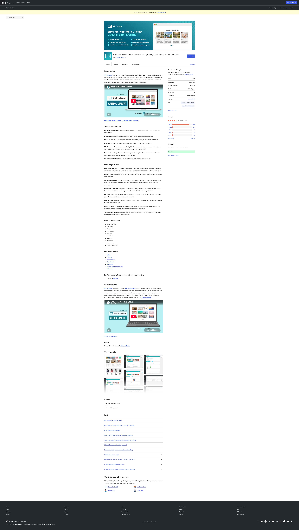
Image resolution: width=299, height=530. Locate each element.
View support (188, 74)
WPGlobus (110, 269)
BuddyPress (240, 514)
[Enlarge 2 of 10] (121, 379)
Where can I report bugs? (111, 455)
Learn (122, 507)
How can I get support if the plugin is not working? (118, 450)
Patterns (66, 514)
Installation (125, 64)
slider (192, 102)
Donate (181, 512)
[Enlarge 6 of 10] (161, 357)
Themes (66, 509)
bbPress (239, 512)
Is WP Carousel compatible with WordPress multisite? (119, 469)
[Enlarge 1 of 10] (121, 357)
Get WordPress (291, 2)
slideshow (185, 105)
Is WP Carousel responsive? (112, 430)
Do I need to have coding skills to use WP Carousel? (119, 425)
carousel (184, 102)
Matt (238, 509)
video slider (191, 105)
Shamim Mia (111, 490)
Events (181, 509)
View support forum (173, 155)
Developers (124, 512)
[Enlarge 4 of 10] (141, 371)
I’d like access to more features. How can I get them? (119, 459)
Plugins (66, 512)
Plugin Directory (10, 7)
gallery (188, 102)
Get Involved (182, 507)
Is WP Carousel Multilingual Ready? (114, 464)
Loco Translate (111, 259)
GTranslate (110, 264)
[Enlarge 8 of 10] (161, 388)
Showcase (66, 507)
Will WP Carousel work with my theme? (115, 445)
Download (191, 56)
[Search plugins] (22, 17)
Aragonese (23, 521)
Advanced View (172, 110)
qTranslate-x (110, 262)
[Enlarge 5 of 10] (141, 389)
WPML (109, 255)
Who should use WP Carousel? (113, 420)
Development (136, 64)
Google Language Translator (115, 266)
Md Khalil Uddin (141, 487)
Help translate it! (162, 12)
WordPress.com (241, 507)
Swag (181, 514)
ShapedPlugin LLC (120, 57)
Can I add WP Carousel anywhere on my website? (118, 435)
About (7, 507)
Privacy (8, 514)
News (7, 509)
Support (192, 64)
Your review (171, 138)
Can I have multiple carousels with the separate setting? (120, 440)
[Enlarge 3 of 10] (141, 357)
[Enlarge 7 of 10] (161, 377)
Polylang (109, 257)
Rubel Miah (140, 490)
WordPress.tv (125, 514)
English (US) (191, 99)
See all (193, 138)
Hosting (8, 512)
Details (108, 64)
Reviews (116, 64)
